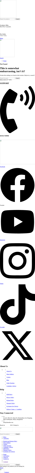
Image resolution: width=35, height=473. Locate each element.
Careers (8, 377)
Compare (5, 461)
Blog (8, 380)
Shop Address (10, 374)
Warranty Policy (11, 403)
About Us (9, 371)
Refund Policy (10, 400)
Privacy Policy (10, 397)
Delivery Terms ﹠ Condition (14, 409)
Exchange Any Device (12, 406)
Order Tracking (10, 383)
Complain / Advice (11, 386)
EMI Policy (9, 394)
